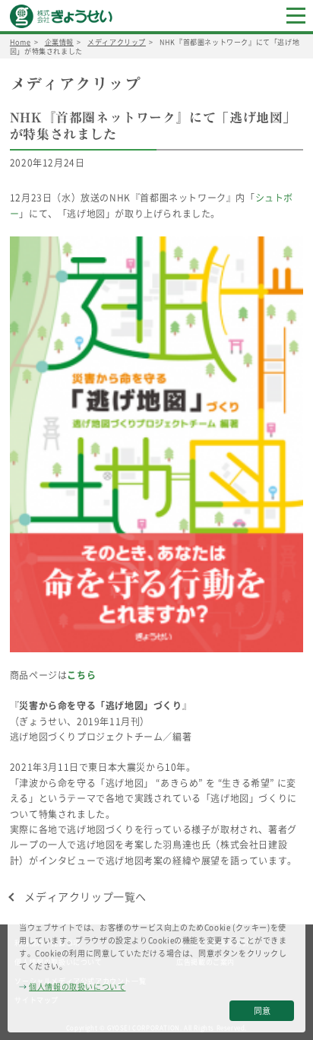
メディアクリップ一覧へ (85, 896)
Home (20, 42)
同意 (262, 1010)
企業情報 (59, 42)
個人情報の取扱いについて (77, 986)
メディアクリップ (116, 42)
